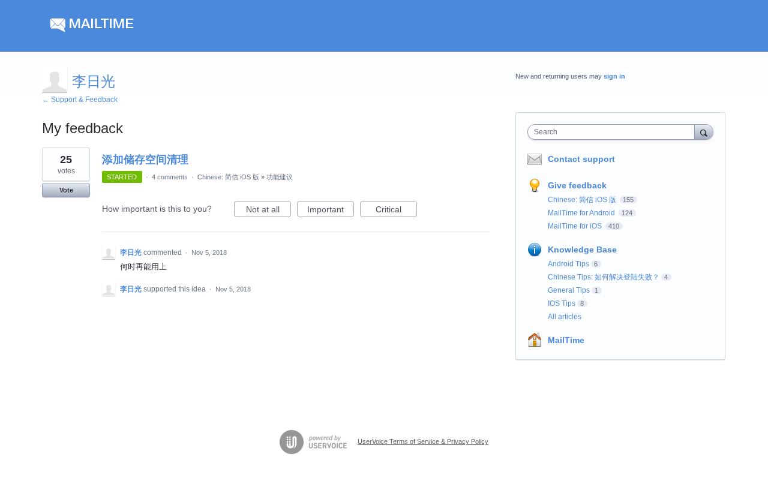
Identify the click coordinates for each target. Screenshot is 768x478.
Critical (396, 211)
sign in (614, 76)
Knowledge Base (582, 249)
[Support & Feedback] (155, 26)
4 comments (170, 177)
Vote (66, 190)
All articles (564, 316)
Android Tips (568, 264)
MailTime (566, 340)
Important (330, 211)
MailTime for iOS (576, 226)
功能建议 (279, 177)
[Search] (703, 131)
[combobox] (614, 132)
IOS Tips (561, 303)
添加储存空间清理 (145, 160)
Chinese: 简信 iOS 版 (228, 177)
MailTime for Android (582, 213)
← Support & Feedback (80, 99)
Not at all (268, 211)
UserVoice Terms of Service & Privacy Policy (423, 441)
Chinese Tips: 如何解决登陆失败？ (603, 277)
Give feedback (577, 185)
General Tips (569, 290)
